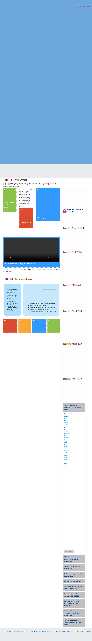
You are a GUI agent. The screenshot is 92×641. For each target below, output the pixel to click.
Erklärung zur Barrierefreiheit (66, 631)
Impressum (80, 631)
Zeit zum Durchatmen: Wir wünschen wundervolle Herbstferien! (73, 613)
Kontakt (87, 631)
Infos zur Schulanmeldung (73, 581)
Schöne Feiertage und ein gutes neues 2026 (73, 588)
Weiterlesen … (69, 551)
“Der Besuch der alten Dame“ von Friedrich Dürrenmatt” (71, 559)
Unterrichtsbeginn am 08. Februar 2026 (73, 575)
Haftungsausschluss (48, 631)
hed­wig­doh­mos (70, 209)
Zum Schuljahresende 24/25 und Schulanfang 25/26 (72, 622)
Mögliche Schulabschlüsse (19, 279)
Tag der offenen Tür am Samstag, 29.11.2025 (72, 595)
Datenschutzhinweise (18, 631)
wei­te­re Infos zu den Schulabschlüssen (43, 312)
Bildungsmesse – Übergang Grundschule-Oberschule (72, 603)
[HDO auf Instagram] (65, 211)
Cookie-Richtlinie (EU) (33, 631)
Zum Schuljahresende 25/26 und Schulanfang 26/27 (72, 408)
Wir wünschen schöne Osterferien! (72, 568)
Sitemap (7, 631)
